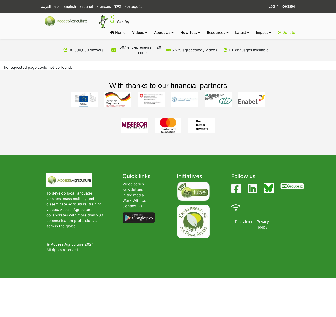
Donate (288, 32)
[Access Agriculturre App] (139, 217)
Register (288, 6)
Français (103, 6)
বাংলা (57, 6)
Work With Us (134, 200)
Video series (133, 184)
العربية (46, 6)
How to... (189, 32)
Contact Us (132, 206)
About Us (162, 32)
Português (133, 6)
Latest (241, 32)
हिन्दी (117, 6)
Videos (138, 32)
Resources (216, 32)
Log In (274, 6)
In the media (133, 195)
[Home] (68, 21)
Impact (262, 32)
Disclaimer (243, 222)
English (70, 6)
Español (86, 6)
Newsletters (133, 189)
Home (119, 32)
